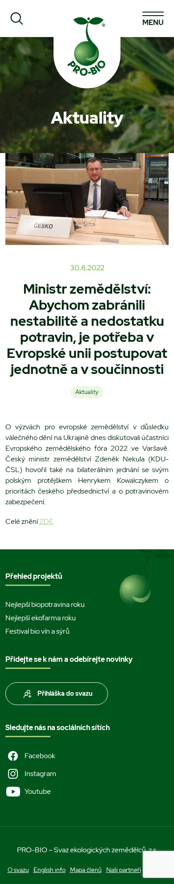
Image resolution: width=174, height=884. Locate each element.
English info (49, 870)
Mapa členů (86, 870)
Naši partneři (123, 870)
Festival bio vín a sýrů (37, 631)
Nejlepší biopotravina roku (45, 604)
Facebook (40, 755)
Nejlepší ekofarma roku (40, 618)
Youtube (38, 791)
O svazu (18, 870)
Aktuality (87, 392)
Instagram (40, 773)
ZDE (46, 521)
